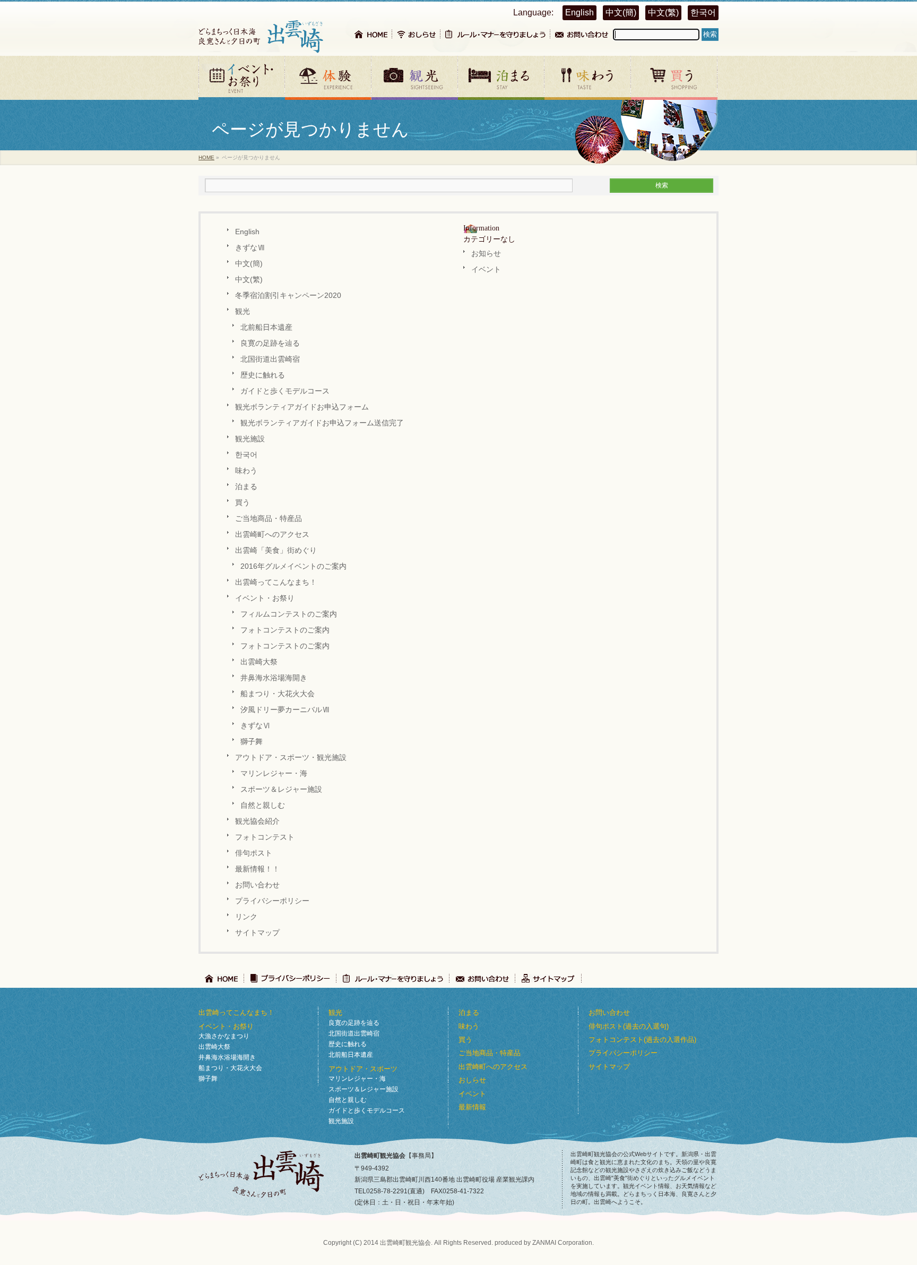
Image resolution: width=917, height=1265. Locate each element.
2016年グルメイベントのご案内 (293, 566)
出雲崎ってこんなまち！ (276, 582)
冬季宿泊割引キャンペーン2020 (288, 296)
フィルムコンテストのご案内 (288, 614)
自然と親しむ (262, 805)
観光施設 (250, 439)
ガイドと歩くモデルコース (285, 391)
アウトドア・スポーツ (362, 1069)
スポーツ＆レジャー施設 (281, 789)
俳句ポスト (253, 853)
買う (242, 503)
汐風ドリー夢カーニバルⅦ (285, 710)
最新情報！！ (257, 869)
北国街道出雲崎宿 (270, 359)
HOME (206, 157)
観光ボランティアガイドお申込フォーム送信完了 (322, 423)
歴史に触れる (262, 375)
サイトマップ (257, 933)
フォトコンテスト (265, 837)
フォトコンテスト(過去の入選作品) (642, 1040)
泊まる (246, 487)
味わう (246, 471)
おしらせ (472, 1080)
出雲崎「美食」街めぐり (276, 550)
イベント (486, 269)
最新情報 (472, 1107)
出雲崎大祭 (259, 662)
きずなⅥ (255, 726)
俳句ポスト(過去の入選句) (629, 1026)
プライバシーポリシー (272, 901)
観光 (242, 311)
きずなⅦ (250, 248)
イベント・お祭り (265, 598)
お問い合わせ (257, 885)
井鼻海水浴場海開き (273, 678)
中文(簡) (620, 12)
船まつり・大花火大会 (277, 694)
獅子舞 (251, 742)
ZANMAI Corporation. (563, 1242)
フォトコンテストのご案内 (285, 630)
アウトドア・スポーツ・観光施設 (291, 758)
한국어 (703, 12)
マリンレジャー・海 (273, 773)
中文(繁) (663, 12)
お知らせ (486, 254)
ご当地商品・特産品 (268, 519)
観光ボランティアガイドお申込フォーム (302, 407)
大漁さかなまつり (223, 1036)
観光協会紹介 (257, 821)
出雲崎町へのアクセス (272, 535)
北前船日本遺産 (266, 327)
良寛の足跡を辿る (270, 343)
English (579, 12)
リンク (246, 917)
